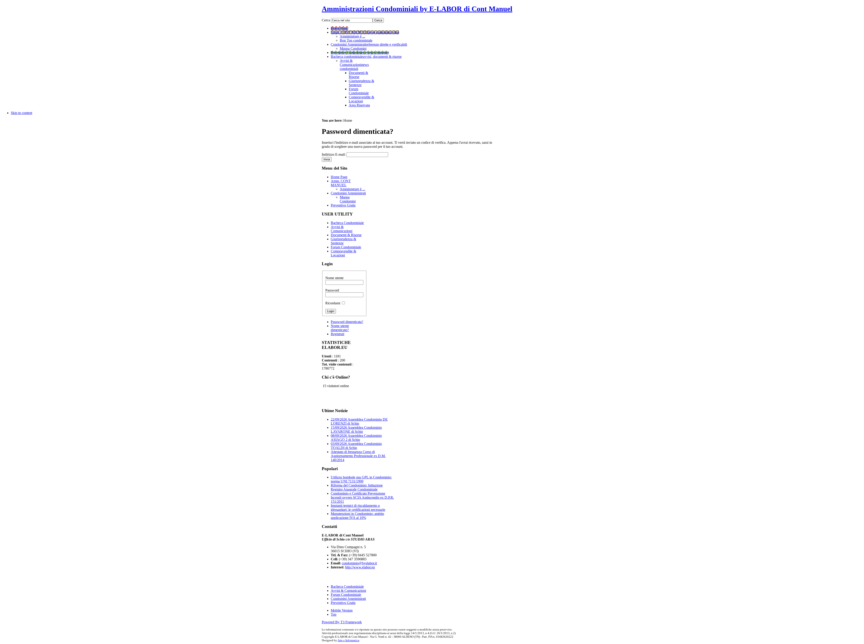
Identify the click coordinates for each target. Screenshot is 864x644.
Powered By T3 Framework (342, 622)
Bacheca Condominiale (347, 586)
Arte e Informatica (348, 640)
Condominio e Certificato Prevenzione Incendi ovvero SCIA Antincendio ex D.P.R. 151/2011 (362, 497)
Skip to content (21, 113)
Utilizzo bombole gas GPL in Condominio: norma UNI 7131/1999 (361, 479)
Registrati (337, 334)
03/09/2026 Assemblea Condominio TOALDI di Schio (356, 446)
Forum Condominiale (346, 595)
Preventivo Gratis (343, 603)
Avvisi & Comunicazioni (348, 590)
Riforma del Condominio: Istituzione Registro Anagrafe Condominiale (357, 487)
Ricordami (333, 303)
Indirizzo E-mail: (334, 154)
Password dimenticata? (347, 322)
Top (333, 614)
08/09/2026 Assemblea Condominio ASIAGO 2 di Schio (356, 438)
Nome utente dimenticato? (340, 328)
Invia (327, 159)
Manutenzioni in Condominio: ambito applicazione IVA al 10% (357, 516)
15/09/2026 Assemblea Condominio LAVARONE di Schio (356, 429)
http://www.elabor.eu (360, 567)
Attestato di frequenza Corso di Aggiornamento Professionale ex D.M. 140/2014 (358, 456)
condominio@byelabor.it (359, 563)
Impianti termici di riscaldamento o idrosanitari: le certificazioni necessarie (358, 508)
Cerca (326, 20)
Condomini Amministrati (348, 599)
